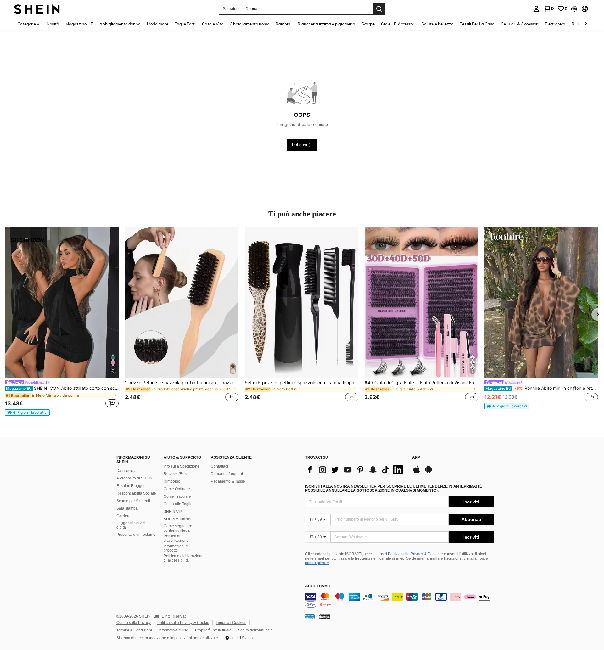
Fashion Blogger (130, 486)
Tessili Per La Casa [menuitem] (477, 23)
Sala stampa (127, 508)
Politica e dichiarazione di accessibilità (184, 558)
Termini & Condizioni (134, 630)
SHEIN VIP (173, 511)
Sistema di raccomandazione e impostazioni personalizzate (167, 638)
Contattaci (219, 466)
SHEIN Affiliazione (179, 519)
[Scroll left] (578, 24)
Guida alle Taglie (178, 504)
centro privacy (317, 563)
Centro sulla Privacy (133, 622)
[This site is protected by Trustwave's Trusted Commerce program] (310, 616)
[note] (27, 412)
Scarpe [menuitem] (368, 23)
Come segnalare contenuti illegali (178, 528)
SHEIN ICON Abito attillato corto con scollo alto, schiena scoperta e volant (62, 388)
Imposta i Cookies (231, 622)
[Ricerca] (379, 9)
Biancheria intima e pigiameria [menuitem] (326, 23)
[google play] (428, 472)
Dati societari (127, 470)
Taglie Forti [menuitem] (185, 23)
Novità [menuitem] (53, 23)
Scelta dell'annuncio (255, 630)
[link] (548, 8)
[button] (574, 9)
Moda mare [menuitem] (157, 23)
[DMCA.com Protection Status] (324, 616)
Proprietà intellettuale (213, 630)
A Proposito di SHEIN (134, 478)
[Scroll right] (586, 24)
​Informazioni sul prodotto (177, 548)
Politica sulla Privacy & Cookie (414, 554)
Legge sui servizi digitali (130, 525)
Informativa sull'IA (173, 630)
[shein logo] (37, 8)
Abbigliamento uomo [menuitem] (249, 23)
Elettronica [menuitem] (555, 23)
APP (416, 458)
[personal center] (536, 9)
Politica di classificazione (176, 538)
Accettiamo (317, 586)
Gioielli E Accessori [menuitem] (398, 23)
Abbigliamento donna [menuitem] (120, 23)
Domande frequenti (227, 474)
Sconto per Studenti (133, 501)
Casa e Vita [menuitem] (213, 23)
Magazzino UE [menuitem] (79, 23)
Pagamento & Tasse (228, 481)
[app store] (416, 472)
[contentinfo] (399, 600)
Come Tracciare (177, 496)
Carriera (123, 516)
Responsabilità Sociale (136, 493)
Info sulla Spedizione (181, 466)
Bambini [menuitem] (283, 23)
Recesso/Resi (175, 474)
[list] (355, 469)
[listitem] (62, 321)
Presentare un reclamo (135, 534)
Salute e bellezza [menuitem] (438, 23)
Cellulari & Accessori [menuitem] (520, 23)
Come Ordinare (177, 489)
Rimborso (172, 481)
